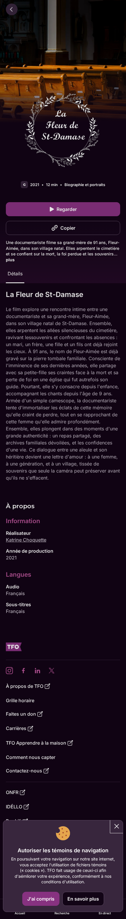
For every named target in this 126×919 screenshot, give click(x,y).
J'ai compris (41, 899)
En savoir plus (83, 899)
